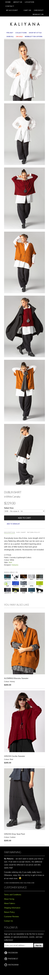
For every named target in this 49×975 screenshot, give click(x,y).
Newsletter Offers (33, 36)
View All (10, 36)
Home (8, 2)
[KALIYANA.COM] (24, 24)
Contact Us (8, 921)
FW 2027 (10, 32)
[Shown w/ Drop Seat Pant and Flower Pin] (24, 134)
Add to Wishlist (13, 524)
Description (9, 532)
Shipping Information (12, 908)
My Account (12, 10)
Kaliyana (15, 565)
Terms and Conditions (12, 895)
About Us (17, 2)
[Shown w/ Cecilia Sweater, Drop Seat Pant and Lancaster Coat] (24, 327)
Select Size (8, 508)
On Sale (19, 36)
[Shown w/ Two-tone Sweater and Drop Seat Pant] (24, 455)
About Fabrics (9, 903)
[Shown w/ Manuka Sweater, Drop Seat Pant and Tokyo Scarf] (24, 391)
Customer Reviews (11, 917)
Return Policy (33, 532)
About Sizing (9, 899)
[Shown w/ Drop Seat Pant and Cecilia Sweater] (24, 198)
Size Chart (21, 532)
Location (29, 2)
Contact (9, 6)
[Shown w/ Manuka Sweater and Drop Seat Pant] (24, 263)
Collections (21, 32)
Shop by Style (35, 32)
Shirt (10, 562)
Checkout (39, 10)
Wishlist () (38, 14)
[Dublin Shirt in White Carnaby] (24, 70)
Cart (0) (27, 10)
